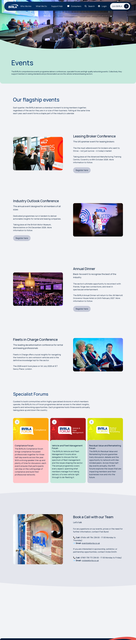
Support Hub (57, 6)
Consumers (76, 6)
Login (104, 6)
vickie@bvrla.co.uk (90, 560)
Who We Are (25, 6)
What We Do (41, 6)
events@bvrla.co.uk (91, 543)
